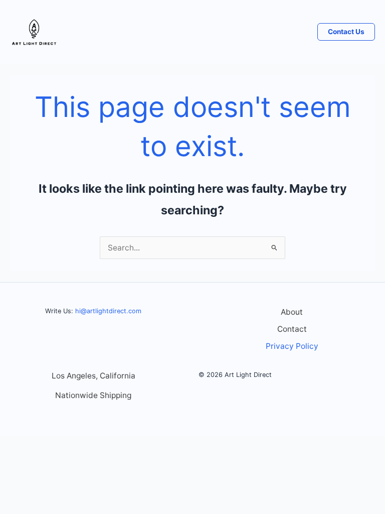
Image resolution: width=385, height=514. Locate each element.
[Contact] (292, 329)
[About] (292, 312)
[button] (346, 32)
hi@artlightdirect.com (108, 311)
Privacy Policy (292, 346)
